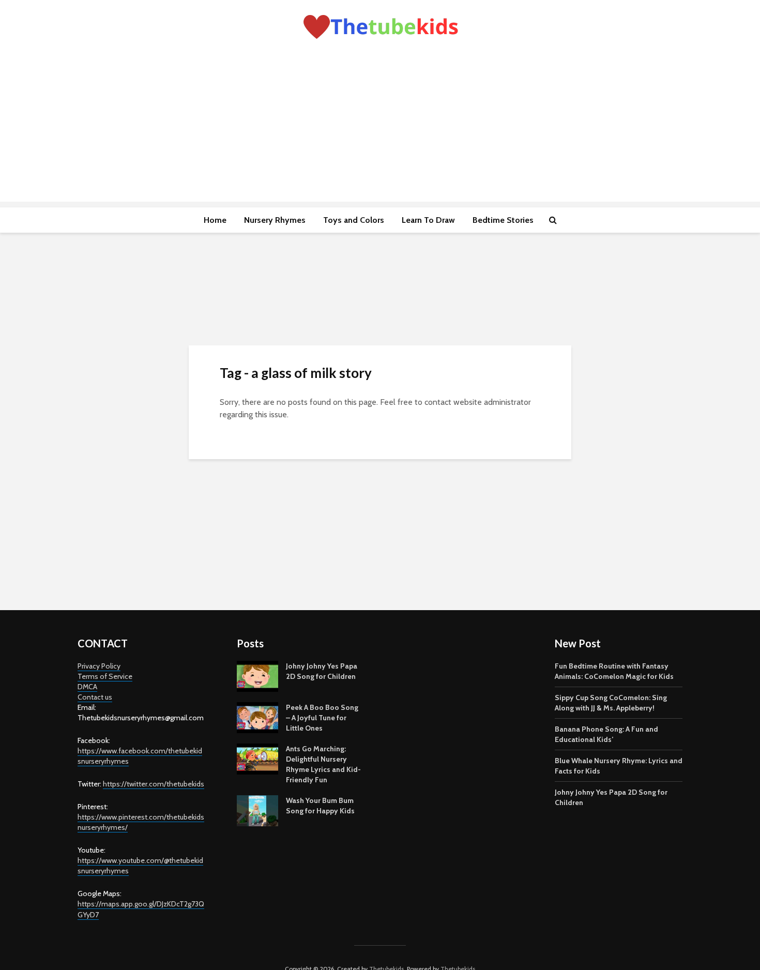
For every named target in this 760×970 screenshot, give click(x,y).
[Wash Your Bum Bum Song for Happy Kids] (257, 810)
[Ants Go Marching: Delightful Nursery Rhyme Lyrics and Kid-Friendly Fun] (257, 758)
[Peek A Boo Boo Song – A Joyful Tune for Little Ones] (257, 717)
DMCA (87, 686)
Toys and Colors (353, 220)
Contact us (95, 697)
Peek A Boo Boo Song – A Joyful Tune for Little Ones (322, 718)
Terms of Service (105, 676)
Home (215, 220)
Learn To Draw (428, 220)
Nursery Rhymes (275, 220)
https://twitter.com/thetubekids (153, 784)
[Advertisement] (380, 129)
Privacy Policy (99, 666)
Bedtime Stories (503, 220)
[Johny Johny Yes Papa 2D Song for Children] (257, 675)
